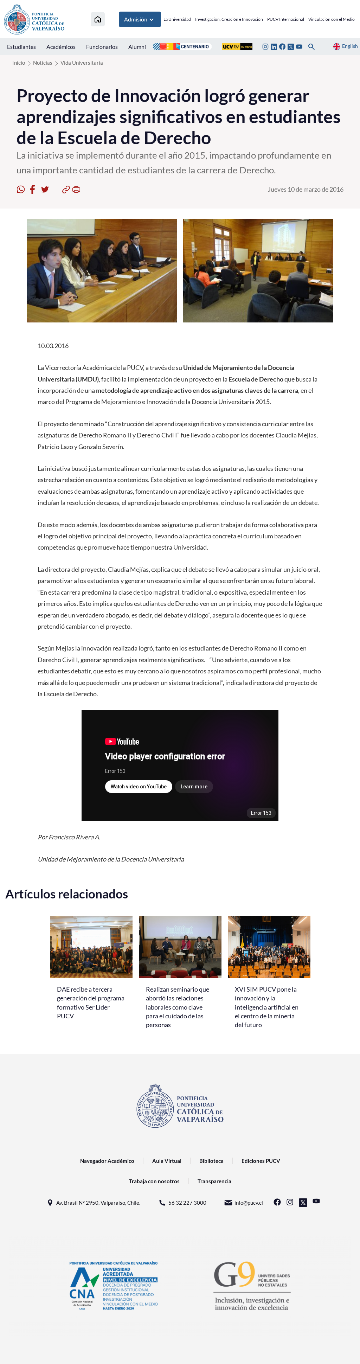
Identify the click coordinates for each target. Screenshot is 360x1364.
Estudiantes (21, 46)
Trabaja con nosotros (154, 1181)
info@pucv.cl (248, 1202)
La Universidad (177, 19)
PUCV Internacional (285, 19)
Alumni (137, 46)
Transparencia (214, 1181)
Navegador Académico (107, 1161)
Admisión (135, 19)
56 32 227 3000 (187, 1202)
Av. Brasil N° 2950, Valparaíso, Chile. (98, 1202)
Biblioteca (211, 1161)
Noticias (42, 62)
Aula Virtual (166, 1161)
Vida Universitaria (81, 62)
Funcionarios (102, 46)
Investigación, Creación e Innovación (229, 19)
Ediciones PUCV (261, 1161)
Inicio (18, 62)
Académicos (61, 46)
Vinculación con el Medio (331, 19)
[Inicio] (98, 19)
